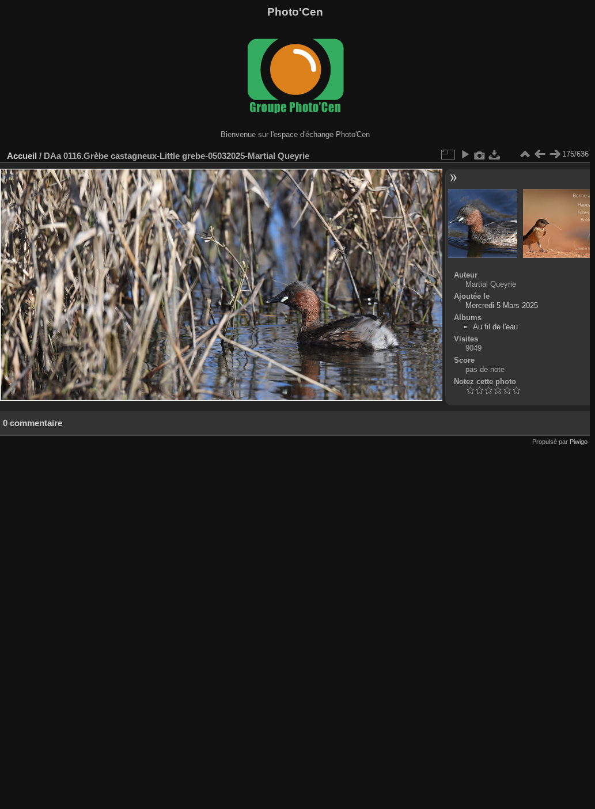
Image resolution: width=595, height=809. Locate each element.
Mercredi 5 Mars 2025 (501, 305)
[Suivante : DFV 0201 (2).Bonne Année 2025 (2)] (554, 154)
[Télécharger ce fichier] (494, 154)
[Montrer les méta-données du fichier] (479, 154)
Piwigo (579, 441)
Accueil (22, 156)
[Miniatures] (524, 154)
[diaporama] (464, 154)
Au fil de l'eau (495, 326)
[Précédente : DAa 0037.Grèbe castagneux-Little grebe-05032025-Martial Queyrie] (539, 154)
